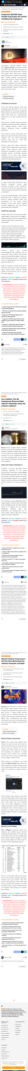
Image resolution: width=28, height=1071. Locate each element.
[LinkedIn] (26, 344)
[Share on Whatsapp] (9, 37)
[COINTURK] (10, 5)
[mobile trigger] (2, 5)
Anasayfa (3, 7)
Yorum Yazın (23, 359)
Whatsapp (11, 277)
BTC (20, 468)
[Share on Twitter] (7, 37)
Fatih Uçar (7, 427)
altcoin (25, 472)
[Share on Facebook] (5, 37)
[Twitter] (24, 344)
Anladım (13, 1067)
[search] (22, 4)
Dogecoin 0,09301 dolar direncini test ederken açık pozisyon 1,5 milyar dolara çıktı (12, 320)
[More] (13, 37)
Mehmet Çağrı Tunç (9, 1037)
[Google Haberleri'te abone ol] (6, 42)
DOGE (12, 67)
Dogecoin (7, 67)
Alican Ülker (7, 45)
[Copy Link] (11, 37)
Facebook (4, 279)
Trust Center (16, 297)
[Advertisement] (14, 375)
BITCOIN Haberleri (9, 652)
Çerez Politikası (18, 1063)
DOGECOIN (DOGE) (13, 7)
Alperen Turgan (8, 686)
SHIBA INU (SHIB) (13, 999)
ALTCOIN (7, 7)
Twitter (9, 279)
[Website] (22, 582)
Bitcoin (3, 447)
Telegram (17, 277)
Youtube (15, 279)
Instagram (23, 277)
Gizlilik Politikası (5, 1064)
